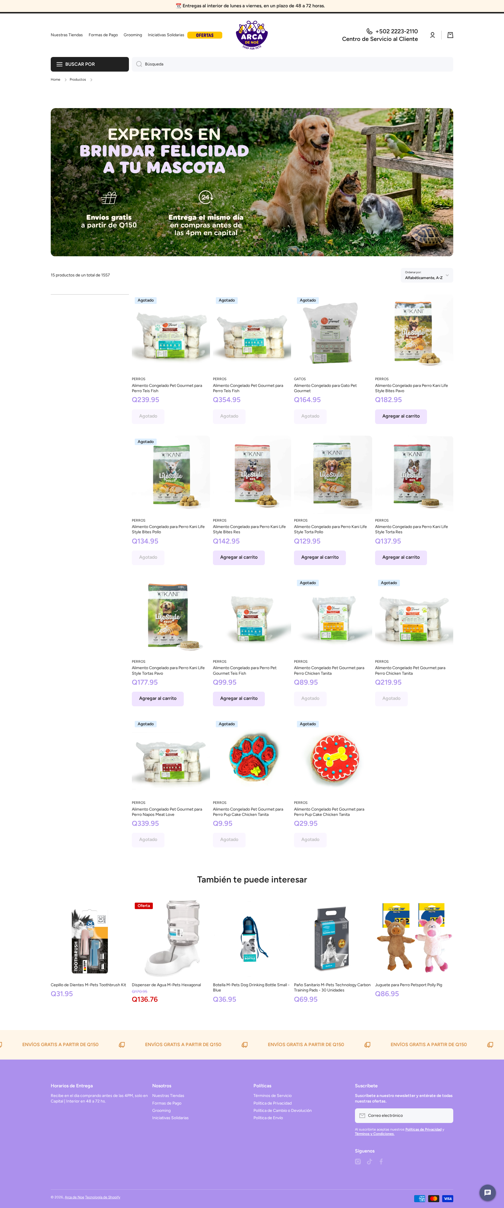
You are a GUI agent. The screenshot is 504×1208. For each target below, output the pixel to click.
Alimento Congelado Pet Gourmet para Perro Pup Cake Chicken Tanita (248, 812)
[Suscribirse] (446, 1115)
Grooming (161, 1110)
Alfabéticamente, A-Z (423, 277)
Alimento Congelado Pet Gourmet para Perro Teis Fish (167, 388)
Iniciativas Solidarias (170, 1117)
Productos (78, 79)
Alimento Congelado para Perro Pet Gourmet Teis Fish (244, 670)
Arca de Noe (74, 1197)
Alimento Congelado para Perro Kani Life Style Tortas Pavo (168, 670)
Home (55, 79)
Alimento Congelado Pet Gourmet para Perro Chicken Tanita (329, 670)
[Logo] (252, 35)
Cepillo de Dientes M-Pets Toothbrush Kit (88, 984)
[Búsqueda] (137, 64)
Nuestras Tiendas (168, 1095)
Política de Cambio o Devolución (282, 1110)
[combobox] (292, 64)
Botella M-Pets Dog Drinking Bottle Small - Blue (251, 987)
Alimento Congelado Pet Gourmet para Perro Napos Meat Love (167, 812)
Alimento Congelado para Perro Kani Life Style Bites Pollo (168, 529)
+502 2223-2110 (396, 31)
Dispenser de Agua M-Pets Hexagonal (166, 984)
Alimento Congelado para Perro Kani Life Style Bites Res (249, 529)
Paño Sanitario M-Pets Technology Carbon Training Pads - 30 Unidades (332, 987)
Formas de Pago (166, 1103)
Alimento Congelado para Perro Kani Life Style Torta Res (411, 529)
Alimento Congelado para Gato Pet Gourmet (325, 388)
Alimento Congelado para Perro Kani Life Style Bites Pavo (411, 388)
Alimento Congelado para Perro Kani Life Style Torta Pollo (330, 529)
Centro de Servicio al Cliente (380, 38)
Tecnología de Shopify (102, 1197)
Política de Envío (268, 1117)
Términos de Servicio (272, 1095)
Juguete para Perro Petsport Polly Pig (408, 984)
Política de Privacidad (272, 1103)
